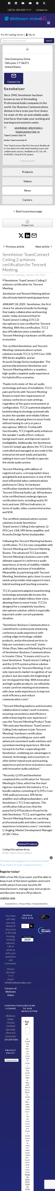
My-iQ (31, 34)
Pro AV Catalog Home (12, 34)
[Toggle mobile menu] (48, 22)
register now (7, 898)
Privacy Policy (25, 904)
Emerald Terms (11, 904)
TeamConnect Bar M (15, 135)
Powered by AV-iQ (40, 904)
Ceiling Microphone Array (16, 849)
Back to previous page (28, 211)
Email (27, 1023)
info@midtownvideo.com (18, 982)
